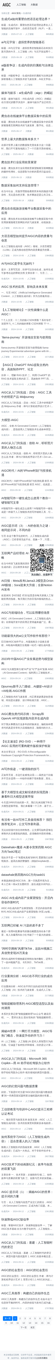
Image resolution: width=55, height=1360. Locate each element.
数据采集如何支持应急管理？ (20, 185)
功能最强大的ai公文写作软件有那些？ (25, 635)
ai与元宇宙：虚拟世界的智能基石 (23, 42)
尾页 (33, 1327)
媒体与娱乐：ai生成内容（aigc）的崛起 (27, 92)
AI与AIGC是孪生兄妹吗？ (18, 263)
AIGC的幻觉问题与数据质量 (19, 1086)
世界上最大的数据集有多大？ (20, 139)
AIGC (3, 85)
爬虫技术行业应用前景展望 (19, 162)
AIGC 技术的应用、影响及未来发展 (24, 286)
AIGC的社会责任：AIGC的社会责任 (24, 1270)
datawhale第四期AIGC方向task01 (23, 874)
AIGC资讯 (16, 13)
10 (11, 1323)
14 (36, 1323)
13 (30, 1323)
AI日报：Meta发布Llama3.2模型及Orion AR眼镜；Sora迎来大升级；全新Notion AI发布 (27, 585)
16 (48, 1323)
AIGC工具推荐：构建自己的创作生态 (25, 1293)
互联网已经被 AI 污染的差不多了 (22, 925)
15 (42, 1323)
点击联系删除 (42, 1358)
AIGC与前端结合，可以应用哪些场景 (25, 612)
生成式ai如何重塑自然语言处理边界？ (25, 19)
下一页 (24, 1327)
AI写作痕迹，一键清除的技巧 (20, 769)
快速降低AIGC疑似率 (15, 1219)
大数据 (34, 4)
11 (18, 1323)
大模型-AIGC (9, 420)
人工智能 (21, 4)
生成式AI (5, 278)
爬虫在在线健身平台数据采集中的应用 (26, 116)
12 (24, 1323)
